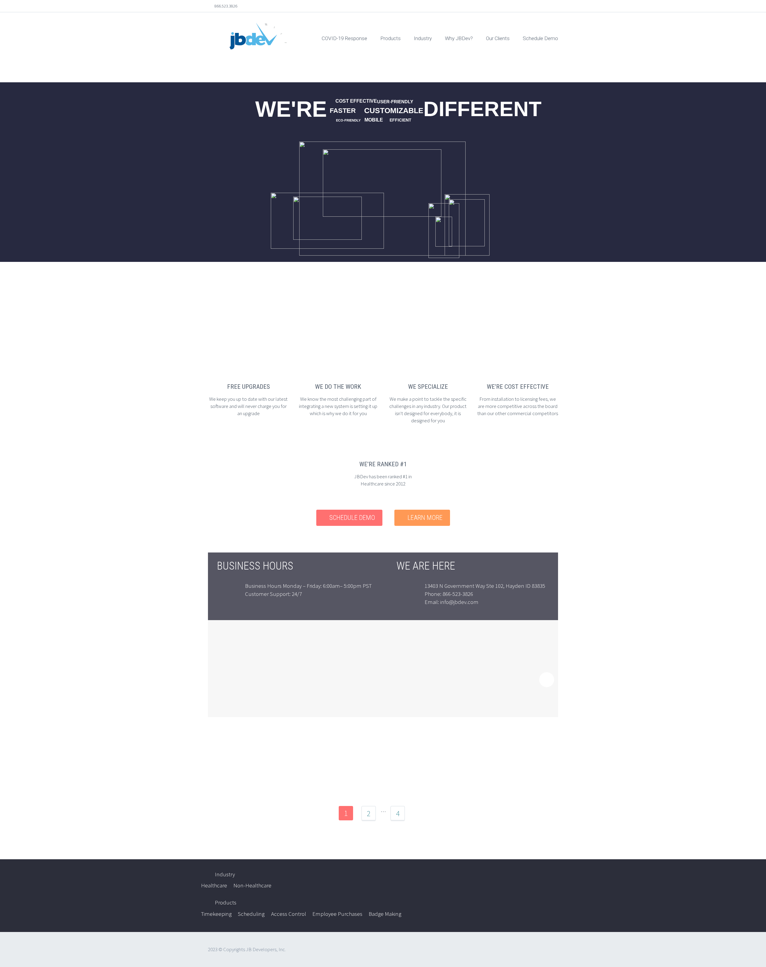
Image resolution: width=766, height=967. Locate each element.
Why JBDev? (459, 38)
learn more (425, 517)
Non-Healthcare (252, 885)
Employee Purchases (337, 913)
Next (420, 813)
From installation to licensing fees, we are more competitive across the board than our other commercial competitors (517, 406)
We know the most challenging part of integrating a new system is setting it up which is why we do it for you (338, 406)
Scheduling (251, 913)
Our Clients (498, 38)
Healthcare (214, 885)
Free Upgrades (248, 386)
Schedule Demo (540, 38)
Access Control (288, 913)
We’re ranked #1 (383, 464)
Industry (423, 38)
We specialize (428, 386)
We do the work (338, 386)
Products (390, 38)
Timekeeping (216, 913)
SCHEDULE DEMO (352, 517)
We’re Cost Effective (518, 386)
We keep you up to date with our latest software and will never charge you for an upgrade (248, 406)
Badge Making (385, 913)
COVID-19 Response (344, 38)
